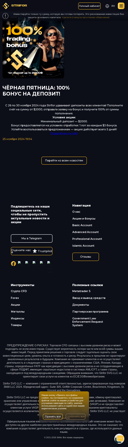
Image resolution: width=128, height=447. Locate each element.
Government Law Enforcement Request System (87, 322)
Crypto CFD (19, 291)
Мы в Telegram (31, 238)
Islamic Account (83, 245)
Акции (15, 304)
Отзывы (85, 256)
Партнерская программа (90, 311)
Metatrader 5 (81, 291)
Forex (15, 298)
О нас (76, 211)
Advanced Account (85, 232)
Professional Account (87, 238)
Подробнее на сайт (64, 133)
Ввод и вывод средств (89, 298)
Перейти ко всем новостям (64, 160)
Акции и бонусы (83, 218)
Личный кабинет (89, 5)
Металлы (17, 311)
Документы (80, 304)
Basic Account (82, 225)
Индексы (17, 318)
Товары (16, 325)
